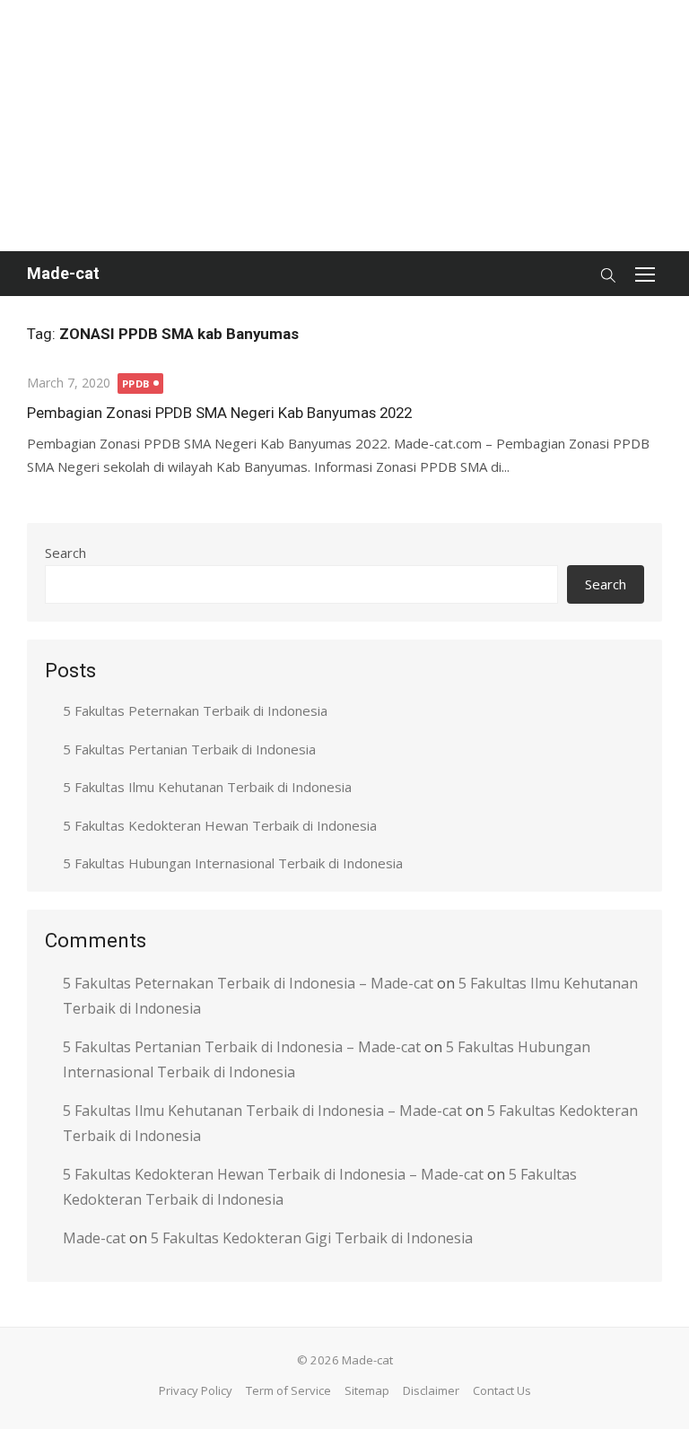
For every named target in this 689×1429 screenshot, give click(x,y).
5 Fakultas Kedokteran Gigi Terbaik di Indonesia (312, 1238)
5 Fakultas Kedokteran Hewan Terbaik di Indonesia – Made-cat (273, 1174)
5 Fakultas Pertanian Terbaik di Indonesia (189, 749)
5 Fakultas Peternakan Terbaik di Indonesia (195, 710)
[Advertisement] (344, 125)
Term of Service (288, 1390)
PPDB (136, 383)
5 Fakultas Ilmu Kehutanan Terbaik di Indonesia (207, 787)
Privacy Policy (195, 1390)
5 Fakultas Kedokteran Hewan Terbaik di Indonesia (220, 825)
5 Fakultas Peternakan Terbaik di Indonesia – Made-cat (248, 983)
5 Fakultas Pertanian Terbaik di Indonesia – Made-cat (242, 1047)
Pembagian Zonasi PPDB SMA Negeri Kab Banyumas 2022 (219, 413)
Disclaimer (431, 1390)
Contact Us (502, 1390)
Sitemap (366, 1390)
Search (65, 553)
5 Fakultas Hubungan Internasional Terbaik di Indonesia (233, 863)
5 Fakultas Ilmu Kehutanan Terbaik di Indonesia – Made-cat (262, 1110)
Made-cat (63, 273)
